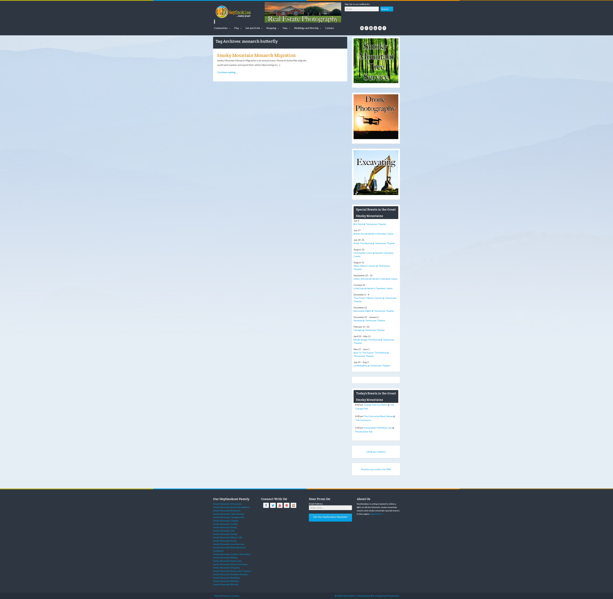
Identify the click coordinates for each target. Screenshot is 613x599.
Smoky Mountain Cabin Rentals (228, 514)
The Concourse (363, 420)
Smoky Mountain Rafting (225, 557)
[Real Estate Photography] (303, 12)
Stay (285, 28)
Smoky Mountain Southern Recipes (230, 574)
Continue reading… (227, 72)
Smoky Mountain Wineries (226, 581)
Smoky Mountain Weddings (226, 577)
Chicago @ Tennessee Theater (369, 330)
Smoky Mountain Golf (224, 530)
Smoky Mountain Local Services (228, 544)
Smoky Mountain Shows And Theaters (232, 571)
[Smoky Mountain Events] (238, 11)
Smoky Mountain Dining (225, 527)
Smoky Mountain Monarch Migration (256, 55)
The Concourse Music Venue (378, 416)
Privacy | (226, 595)
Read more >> (377, 514)
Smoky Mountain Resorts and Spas (230, 564)
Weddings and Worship (306, 28)
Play (236, 28)
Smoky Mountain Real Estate (227, 561)
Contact (329, 28)
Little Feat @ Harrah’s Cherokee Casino (373, 288)
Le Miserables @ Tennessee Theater (372, 365)
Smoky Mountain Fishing (225, 534)
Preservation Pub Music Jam (378, 427)
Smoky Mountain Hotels (225, 540)
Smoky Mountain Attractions (227, 503)
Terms (217, 595)
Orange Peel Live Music (375, 404)
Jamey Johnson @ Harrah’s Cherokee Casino (375, 278)
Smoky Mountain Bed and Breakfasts (231, 507)
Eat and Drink (253, 28)
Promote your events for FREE (376, 469)
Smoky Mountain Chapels (225, 520)
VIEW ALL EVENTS (376, 451)
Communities (221, 28)
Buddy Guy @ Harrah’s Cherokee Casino (373, 233)
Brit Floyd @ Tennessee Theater (370, 224)
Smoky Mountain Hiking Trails (227, 537)
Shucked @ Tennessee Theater (369, 320)
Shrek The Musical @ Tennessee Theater (374, 243)
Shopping (271, 28)
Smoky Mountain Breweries (226, 510)
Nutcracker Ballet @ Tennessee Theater (374, 310)
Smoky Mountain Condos (225, 524)
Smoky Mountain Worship (226, 584)
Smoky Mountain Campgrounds (228, 517)
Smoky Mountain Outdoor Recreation (231, 554)
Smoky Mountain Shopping (226, 567)
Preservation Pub (364, 431)
